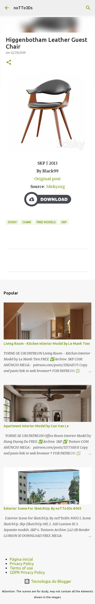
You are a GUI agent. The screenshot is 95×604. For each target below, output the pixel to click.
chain (26, 222)
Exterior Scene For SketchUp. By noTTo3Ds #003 (42, 508)
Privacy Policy (22, 563)
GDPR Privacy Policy (27, 572)
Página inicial (21, 559)
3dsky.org (55, 186)
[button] (9, 62)
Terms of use (21, 568)
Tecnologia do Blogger (50, 581)
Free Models (46, 222)
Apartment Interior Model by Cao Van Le (36, 426)
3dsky (12, 222)
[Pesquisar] (88, 8)
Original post (47, 178)
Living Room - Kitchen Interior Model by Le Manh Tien (47, 344)
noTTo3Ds (23, 8)
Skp (64, 222)
